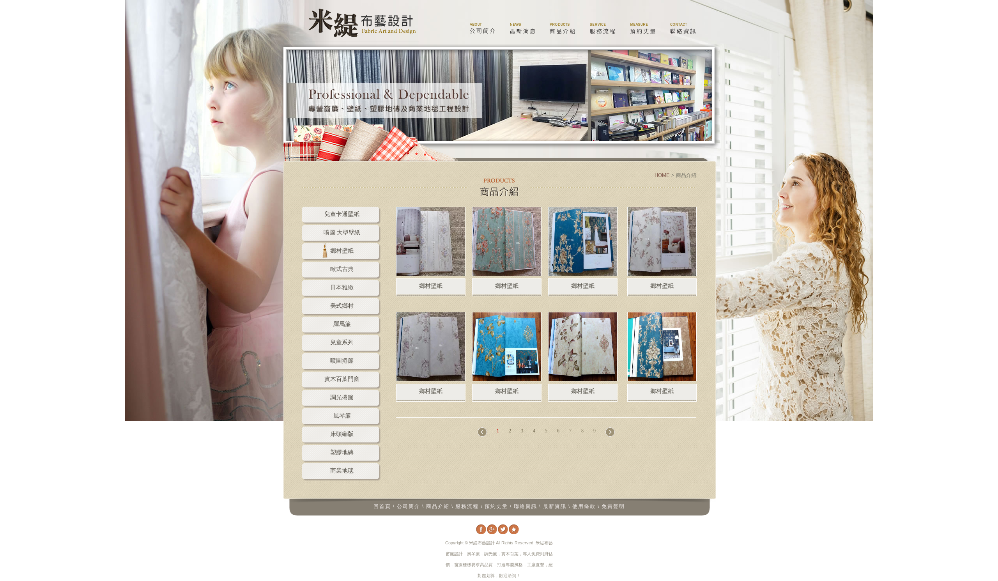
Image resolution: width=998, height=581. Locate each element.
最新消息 (522, 27)
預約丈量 (643, 27)
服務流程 (602, 27)
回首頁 (382, 506)
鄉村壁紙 (430, 285)
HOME (662, 175)
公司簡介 (482, 27)
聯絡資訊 (683, 27)
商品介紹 (562, 27)
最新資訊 (554, 506)
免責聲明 (613, 506)
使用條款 (584, 506)
